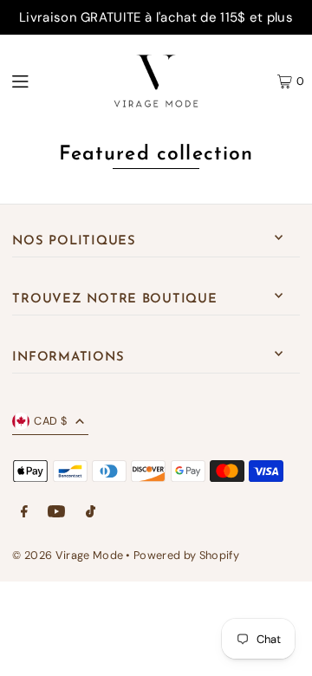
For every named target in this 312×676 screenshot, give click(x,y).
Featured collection (156, 155)
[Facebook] (24, 512)
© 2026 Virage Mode (67, 555)
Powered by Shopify (186, 555)
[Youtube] (56, 512)
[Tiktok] (90, 512)
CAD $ (50, 420)
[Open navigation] (43, 80)
